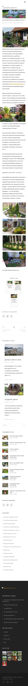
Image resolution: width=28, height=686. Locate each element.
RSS (5, 642)
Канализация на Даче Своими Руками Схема (17, 456)
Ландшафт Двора (11, 399)
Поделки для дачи (8, 553)
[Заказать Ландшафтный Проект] (4, 658)
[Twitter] (7, 316)
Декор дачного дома (9, 543)
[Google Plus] (11, 316)
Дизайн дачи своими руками (11, 560)
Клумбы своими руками (17, 22)
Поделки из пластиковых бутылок (12, 546)
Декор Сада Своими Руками (16, 463)
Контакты (6, 635)
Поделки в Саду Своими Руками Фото (17, 491)
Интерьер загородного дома (11, 517)
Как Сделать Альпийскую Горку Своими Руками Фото (13, 600)
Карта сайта (7, 639)
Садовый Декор (8, 608)
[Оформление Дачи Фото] (20, 653)
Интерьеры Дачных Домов (16, 436)
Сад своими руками (8, 563)
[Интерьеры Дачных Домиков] (14, 658)
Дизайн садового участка (10, 533)
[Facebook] (3, 316)
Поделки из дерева (8, 570)
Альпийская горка (8, 540)
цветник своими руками (16, 84)
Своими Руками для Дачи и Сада (17, 442)
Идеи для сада (7, 566)
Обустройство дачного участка (11, 530)
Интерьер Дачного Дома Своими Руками (14, 619)
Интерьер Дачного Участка (11, 612)
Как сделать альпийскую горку (11, 527)
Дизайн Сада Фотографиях (11, 622)
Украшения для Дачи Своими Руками (17, 470)
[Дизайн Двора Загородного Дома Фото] (14, 653)
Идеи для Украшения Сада (10, 605)
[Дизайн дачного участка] (12, 7)
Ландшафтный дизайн (9, 556)
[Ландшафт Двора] (14, 389)
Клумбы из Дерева (14, 449)
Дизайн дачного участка (10, 537)
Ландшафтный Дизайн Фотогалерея (15, 477)
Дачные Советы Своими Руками (14, 360)
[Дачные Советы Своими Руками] (14, 349)
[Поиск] (24, 425)
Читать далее (9, 379)
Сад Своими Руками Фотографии (14, 484)
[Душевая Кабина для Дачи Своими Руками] (4, 663)
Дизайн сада (7, 550)
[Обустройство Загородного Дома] (9, 658)
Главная (6, 632)
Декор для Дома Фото (9, 615)
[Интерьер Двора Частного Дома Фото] (20, 658)
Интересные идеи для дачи (10, 520)
